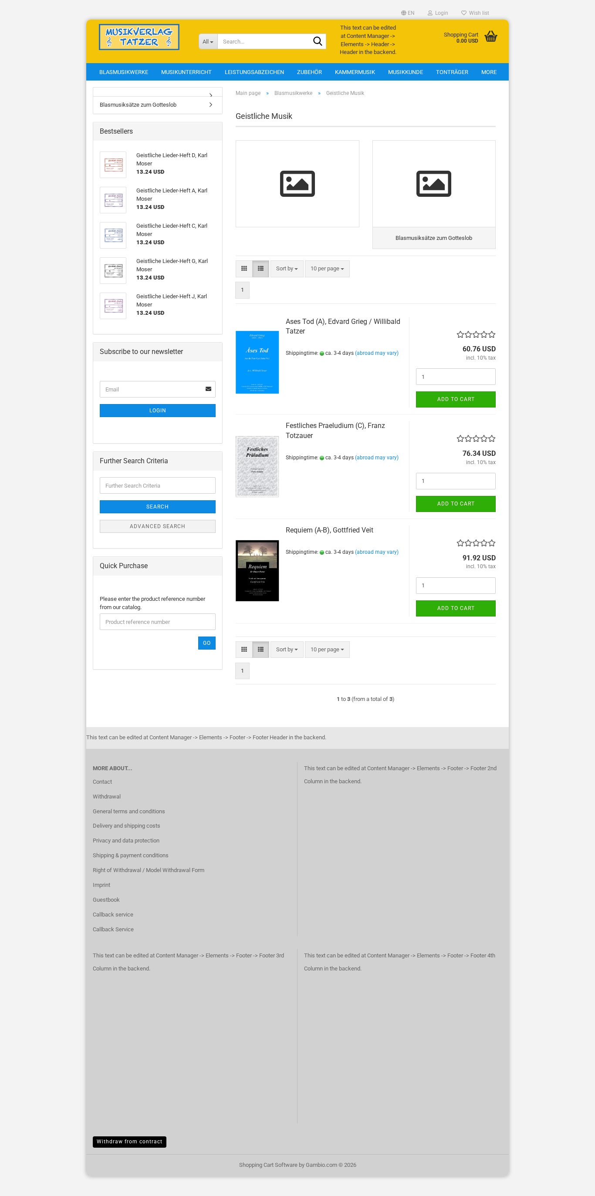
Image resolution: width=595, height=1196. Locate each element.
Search (157, 507)
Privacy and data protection (126, 840)
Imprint (101, 885)
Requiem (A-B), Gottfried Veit (329, 530)
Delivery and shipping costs (126, 825)
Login (157, 411)
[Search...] (318, 42)
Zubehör (309, 72)
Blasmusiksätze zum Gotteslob (138, 104)
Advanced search (158, 526)
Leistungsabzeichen (254, 72)
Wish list (478, 13)
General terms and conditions (129, 811)
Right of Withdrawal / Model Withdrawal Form (148, 870)
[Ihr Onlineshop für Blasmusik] (139, 37)
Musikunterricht (186, 72)
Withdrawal (107, 796)
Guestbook (106, 899)
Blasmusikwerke (123, 72)
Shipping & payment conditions (131, 855)
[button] (408, 13)
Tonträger (452, 72)
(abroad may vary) (377, 353)
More (489, 72)
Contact (102, 781)
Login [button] (440, 13)
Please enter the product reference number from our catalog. (152, 603)
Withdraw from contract (129, 1142)
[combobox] (287, 268)
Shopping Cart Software (268, 1165)
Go (207, 643)
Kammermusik (355, 72)
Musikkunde (405, 72)
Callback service (113, 914)
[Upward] (571, 1183)
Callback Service (113, 929)
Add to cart (456, 399)
